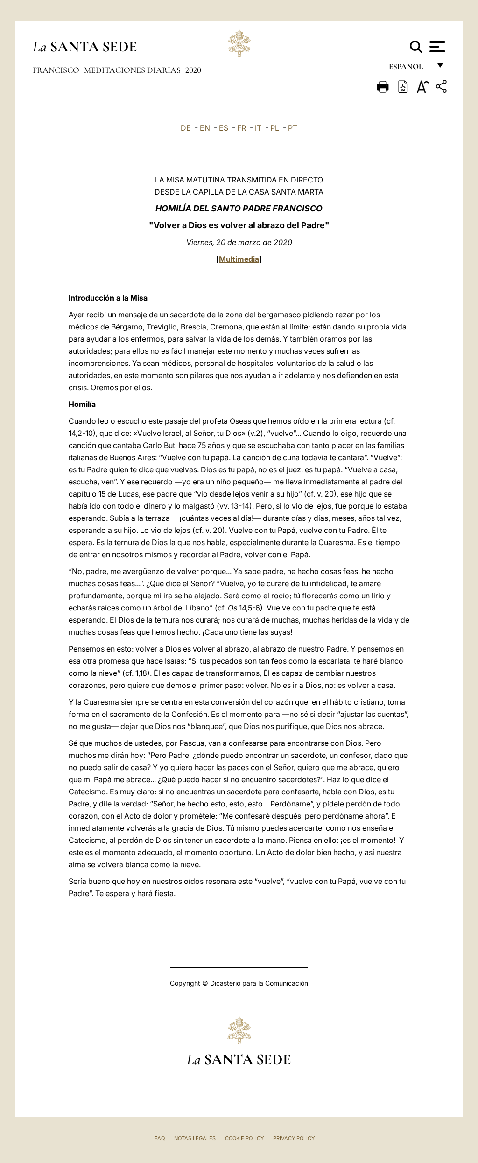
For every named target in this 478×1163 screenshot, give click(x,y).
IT (258, 128)
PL (274, 128)
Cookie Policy (244, 1138)
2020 (193, 70)
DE (186, 128)
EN (205, 128)
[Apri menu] (436, 47)
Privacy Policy (294, 1138)
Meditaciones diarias (133, 70)
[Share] (442, 88)
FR (241, 128)
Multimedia (239, 259)
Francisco (57, 70)
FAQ (160, 1138)
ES (223, 128)
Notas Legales (195, 1138)
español (409, 69)
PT (292, 128)
